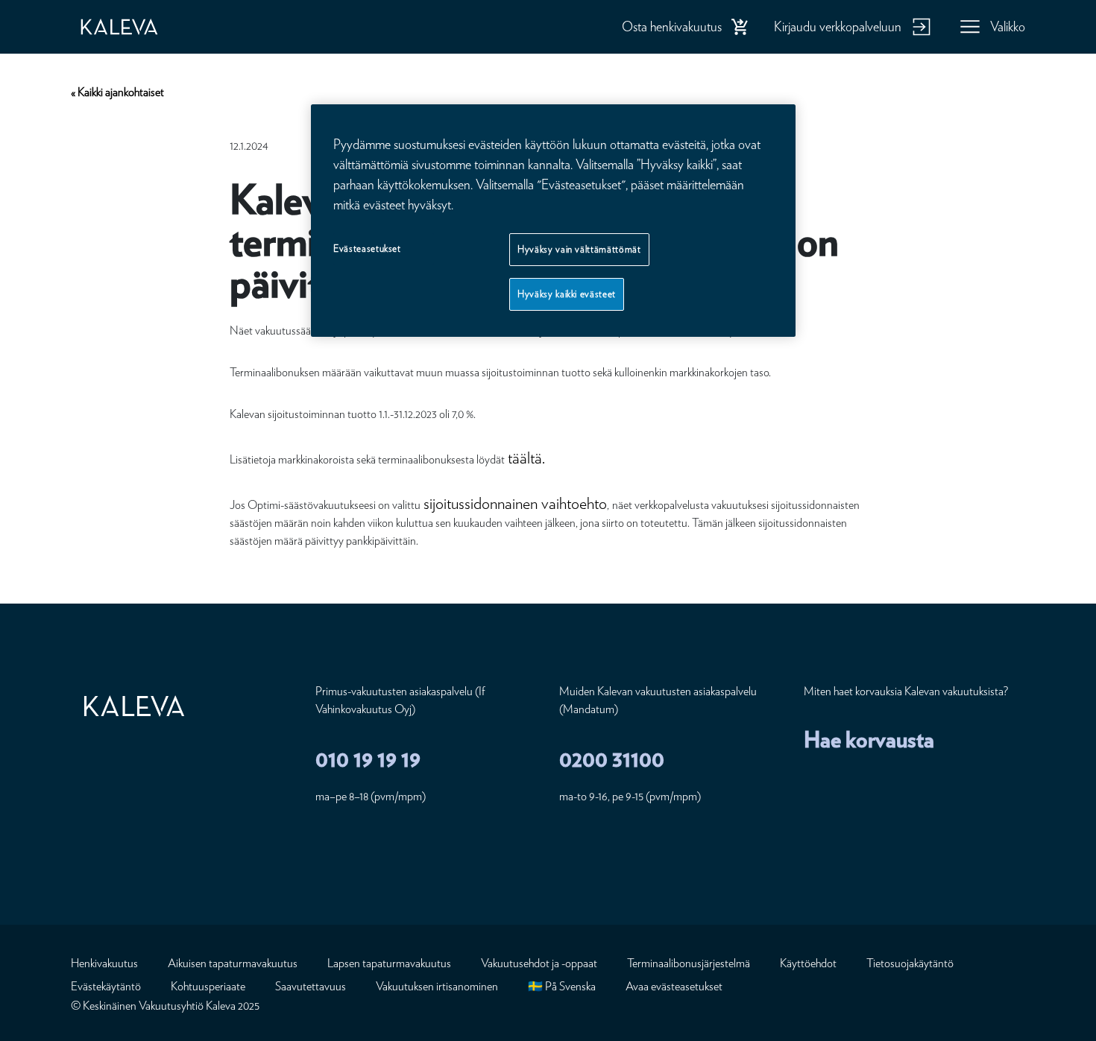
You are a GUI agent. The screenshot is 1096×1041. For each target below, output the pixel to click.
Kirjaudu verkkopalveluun (837, 26)
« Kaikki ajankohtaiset (117, 92)
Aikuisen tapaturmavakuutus (232, 963)
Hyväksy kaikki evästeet (566, 294)
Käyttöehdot (808, 963)
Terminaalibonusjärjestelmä (688, 963)
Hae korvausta (869, 739)
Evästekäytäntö (106, 986)
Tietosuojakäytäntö (910, 963)
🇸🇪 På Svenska (562, 986)
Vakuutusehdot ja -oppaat (539, 963)
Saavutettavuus (310, 986)
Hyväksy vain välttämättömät (579, 249)
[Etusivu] (134, 27)
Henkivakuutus (104, 963)
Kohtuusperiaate (208, 986)
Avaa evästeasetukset (674, 986)
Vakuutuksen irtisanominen (437, 986)
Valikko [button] (1007, 26)
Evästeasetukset (367, 248)
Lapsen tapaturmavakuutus (389, 963)
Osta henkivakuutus (672, 26)
